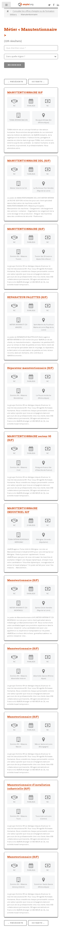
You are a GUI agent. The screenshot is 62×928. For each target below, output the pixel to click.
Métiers (13, 14)
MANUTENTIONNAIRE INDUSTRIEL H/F (22, 510)
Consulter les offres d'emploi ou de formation (33, 11)
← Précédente (15, 82)
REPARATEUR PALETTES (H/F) (27, 297)
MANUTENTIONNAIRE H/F (25, 92)
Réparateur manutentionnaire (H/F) (30, 368)
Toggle (6, 5)
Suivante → (38, 82)
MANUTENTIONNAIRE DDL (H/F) (28, 160)
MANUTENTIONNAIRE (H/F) (26, 229)
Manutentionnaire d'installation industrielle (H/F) (28, 786)
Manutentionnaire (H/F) (23, 580)
